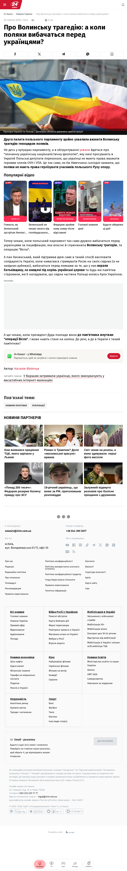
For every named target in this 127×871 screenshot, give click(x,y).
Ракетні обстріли (58, 616)
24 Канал (8, 14)
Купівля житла (18, 707)
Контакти (89, 561)
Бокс (51, 703)
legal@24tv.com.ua (47, 797)
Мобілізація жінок (97, 629)
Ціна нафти (16, 661)
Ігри (87, 589)
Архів (87, 578)
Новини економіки (22, 657)
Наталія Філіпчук (26, 368)
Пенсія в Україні (19, 688)
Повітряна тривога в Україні (64, 629)
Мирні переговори (59, 625)
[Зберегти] (112, 54)
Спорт (52, 699)
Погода (14, 639)
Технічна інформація (55, 591)
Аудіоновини (17, 634)
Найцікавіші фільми (60, 661)
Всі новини (17, 612)
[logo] (15, 4)
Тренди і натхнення (20, 712)
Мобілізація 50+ (95, 624)
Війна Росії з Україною (63, 612)
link (67, 545)
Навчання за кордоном (99, 683)
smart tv (55, 811)
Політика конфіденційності (59, 561)
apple (36, 811)
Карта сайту (91, 583)
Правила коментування (57, 585)
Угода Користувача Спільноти (60, 580)
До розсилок (105, 741)
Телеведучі (10, 583)
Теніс (51, 712)
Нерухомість (18, 699)
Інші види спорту (58, 721)
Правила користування (16, 594)
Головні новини (19, 616)
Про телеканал (12, 578)
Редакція (9, 567)
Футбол (53, 707)
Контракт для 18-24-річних (101, 633)
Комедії (53, 675)
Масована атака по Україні (63, 634)
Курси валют (17, 666)
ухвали (85, 150)
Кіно (52, 657)
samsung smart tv (74, 811)
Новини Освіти (96, 657)
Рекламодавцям (13, 589)
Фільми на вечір (57, 670)
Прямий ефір (17, 625)
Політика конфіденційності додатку (63, 574)
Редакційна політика (15, 572)
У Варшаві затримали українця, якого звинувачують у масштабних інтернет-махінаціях (54, 378)
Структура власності (95, 572)
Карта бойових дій (59, 620)
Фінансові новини (20, 670)
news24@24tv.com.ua (18, 531)
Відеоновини (17, 629)
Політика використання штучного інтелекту (62, 568)
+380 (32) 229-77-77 (28, 793)
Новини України (24, 14)
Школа (91, 669)
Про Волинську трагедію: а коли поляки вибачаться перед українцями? (72, 14)
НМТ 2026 (92, 674)
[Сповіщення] (123, 5)
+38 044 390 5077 (76, 531)
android (18, 811)
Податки (14, 683)
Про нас (9, 561)
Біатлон (53, 716)
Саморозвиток (95, 679)
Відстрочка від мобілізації (101, 638)
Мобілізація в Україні (101, 612)
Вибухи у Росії (56, 639)
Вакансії (89, 567)
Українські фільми (59, 666)
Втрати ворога (56, 643)
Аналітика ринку (19, 703)
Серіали (53, 679)
